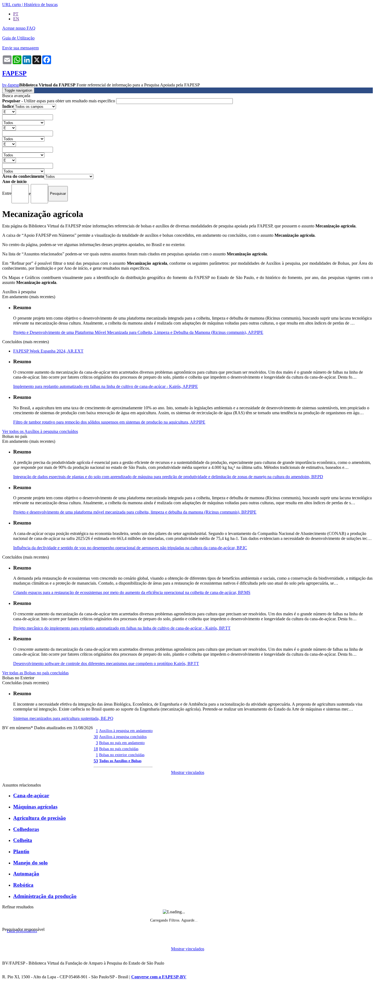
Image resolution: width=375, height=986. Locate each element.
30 (96, 736)
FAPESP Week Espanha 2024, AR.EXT (48, 351)
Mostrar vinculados (187, 772)
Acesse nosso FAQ (18, 28)
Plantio (21, 851)
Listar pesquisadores (22, 931)
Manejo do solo (30, 863)
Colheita (22, 840)
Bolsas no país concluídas (118, 748)
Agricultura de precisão (39, 818)
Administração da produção (45, 896)
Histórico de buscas (41, 4)
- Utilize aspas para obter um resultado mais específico (59, 100)
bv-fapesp (10, 85)
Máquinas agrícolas (35, 807)
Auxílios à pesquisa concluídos (123, 736)
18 (96, 748)
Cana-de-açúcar (31, 795)
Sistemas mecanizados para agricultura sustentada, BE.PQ (63, 718)
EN (16, 18)
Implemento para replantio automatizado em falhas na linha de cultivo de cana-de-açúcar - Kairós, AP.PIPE (105, 386)
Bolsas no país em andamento (122, 742)
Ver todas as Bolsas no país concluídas (35, 673)
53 (96, 761)
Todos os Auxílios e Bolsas (120, 761)
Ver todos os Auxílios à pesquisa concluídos (40, 431)
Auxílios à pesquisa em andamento (126, 730)
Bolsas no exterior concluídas (121, 755)
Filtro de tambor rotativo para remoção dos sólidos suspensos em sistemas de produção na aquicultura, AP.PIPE (109, 422)
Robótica (23, 885)
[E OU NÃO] (9, 111)
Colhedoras (26, 829)
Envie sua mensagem (20, 48)
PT (15, 14)
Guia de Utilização (18, 38)
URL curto (11, 4)
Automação (26, 874)
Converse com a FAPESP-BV (158, 976)
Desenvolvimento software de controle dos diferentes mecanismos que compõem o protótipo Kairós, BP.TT (106, 663)
